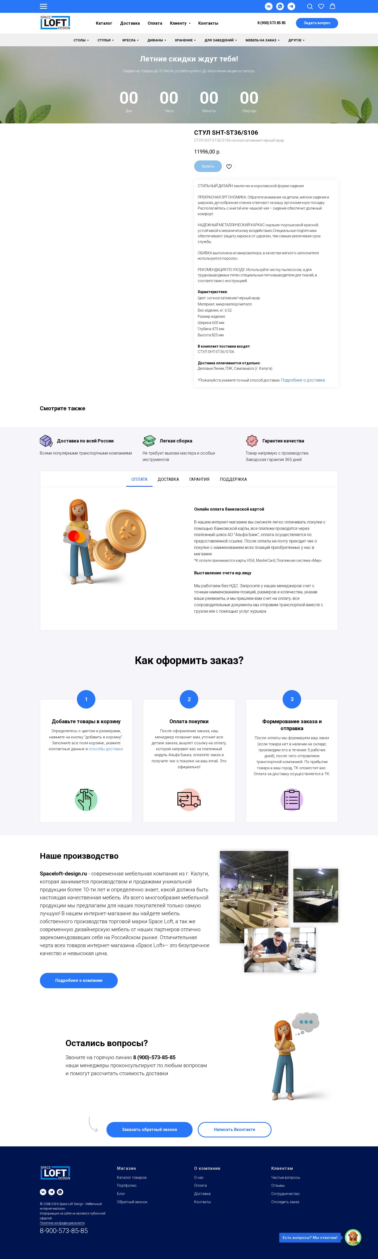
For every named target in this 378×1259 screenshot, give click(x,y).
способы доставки (106, 749)
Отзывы (278, 1185)
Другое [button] (294, 40)
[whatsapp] (60, 1192)
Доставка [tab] (168, 479)
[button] (310, 6)
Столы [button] (80, 40)
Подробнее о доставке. (303, 380)
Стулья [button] (104, 40)
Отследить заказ (285, 1202)
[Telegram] (291, 9)
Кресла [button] (129, 40)
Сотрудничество (285, 1194)
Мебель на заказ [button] (261, 40)
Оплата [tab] (139, 479)
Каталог (104, 23)
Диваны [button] (155, 40)
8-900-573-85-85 (64, 1231)
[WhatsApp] (280, 9)
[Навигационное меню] (43, 6)
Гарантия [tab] (199, 479)
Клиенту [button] (178, 23)
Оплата (155, 23)
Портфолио (127, 1185)
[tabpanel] (189, 558)
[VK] (269, 9)
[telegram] (51, 1192)
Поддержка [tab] (233, 479)
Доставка (130, 23)
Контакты (208, 23)
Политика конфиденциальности (62, 1223)
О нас (199, 1177)
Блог (121, 1194)
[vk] (43, 1192)
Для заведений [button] (219, 40)
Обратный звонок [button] (132, 1202)
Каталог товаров (132, 1177)
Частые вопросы (285, 1177)
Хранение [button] (184, 40)
